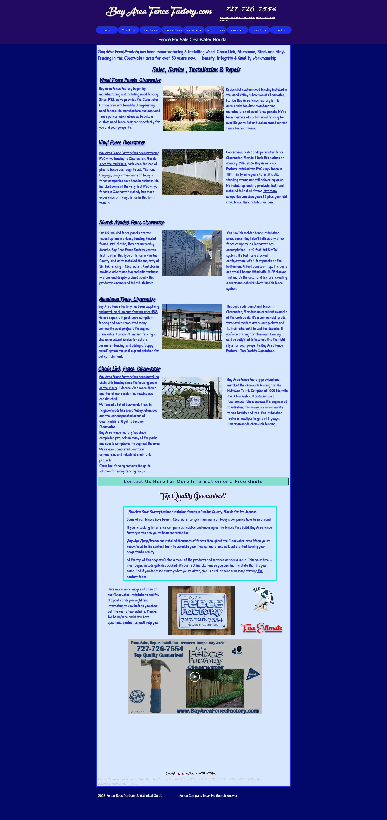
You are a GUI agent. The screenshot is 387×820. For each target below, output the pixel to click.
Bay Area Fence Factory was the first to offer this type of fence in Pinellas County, (128, 255)
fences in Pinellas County (204, 511)
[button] (201, 610)
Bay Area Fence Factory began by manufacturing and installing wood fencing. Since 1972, (129, 94)
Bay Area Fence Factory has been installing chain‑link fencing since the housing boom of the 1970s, (129, 382)
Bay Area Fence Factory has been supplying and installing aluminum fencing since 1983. (129, 309)
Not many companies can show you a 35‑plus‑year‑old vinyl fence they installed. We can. (256, 196)
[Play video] (195, 677)
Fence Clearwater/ (111, 779)
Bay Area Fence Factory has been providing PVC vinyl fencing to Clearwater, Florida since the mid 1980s (129, 158)
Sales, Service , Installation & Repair (196, 69)
